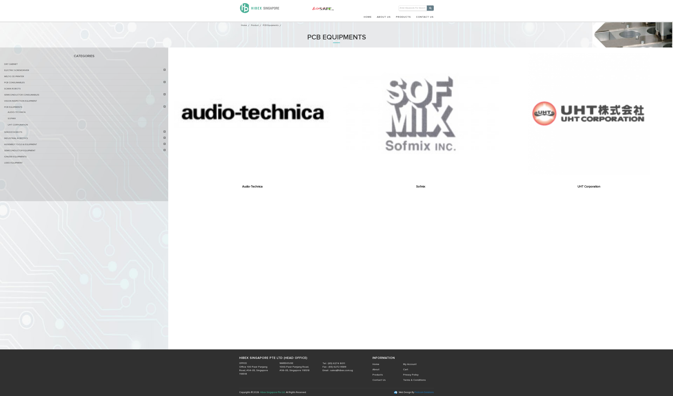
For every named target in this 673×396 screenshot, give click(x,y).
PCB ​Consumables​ (14, 83)
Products (403, 17)
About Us (384, 17)
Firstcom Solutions (424, 392)
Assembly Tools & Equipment (20, 145)
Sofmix (12, 119)
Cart (405, 369)
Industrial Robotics (16, 138)
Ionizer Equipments (15, 157)
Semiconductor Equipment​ (19, 151)
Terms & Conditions (414, 380)
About (375, 369)
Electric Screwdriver (16, 70)
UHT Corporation (18, 125)
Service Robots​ (13, 132)
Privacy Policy (411, 375)
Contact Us (425, 17)
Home (368, 17)
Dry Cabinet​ (11, 64)
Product (255, 25)
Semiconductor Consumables (21, 95)
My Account (410, 364)
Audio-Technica (17, 112)
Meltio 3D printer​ (14, 77)
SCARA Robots (12, 89)
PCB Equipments (271, 25)
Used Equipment (13, 163)
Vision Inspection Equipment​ (20, 101)
